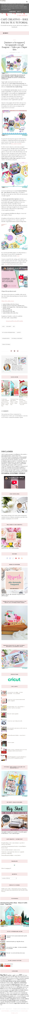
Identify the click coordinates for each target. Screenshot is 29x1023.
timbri (20, 1001)
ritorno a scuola (20, 998)
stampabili (12, 1001)
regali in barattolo (16, 997)
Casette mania (10, 742)
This (6, 264)
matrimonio (24, 993)
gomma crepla (8, 990)
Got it (19, 11)
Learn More (12, 11)
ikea (13, 991)
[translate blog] (14, 865)
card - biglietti (14, 982)
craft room (22, 985)
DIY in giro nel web (7, 976)
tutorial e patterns (17, 338)
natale (15, 994)
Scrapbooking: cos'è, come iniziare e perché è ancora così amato (15, 707)
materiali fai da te (17, 993)
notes (18, 994)
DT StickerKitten (10, 978)
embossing (19, 987)
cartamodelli (7, 984)
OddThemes (5, 1010)
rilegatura (13, 998)
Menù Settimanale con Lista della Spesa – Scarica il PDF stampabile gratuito (17, 757)
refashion (9, 997)
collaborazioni (15, 984)
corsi (11, 985)
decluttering (7, 987)
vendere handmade (9, 1003)
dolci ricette (13, 987)
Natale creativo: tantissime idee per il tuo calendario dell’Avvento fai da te (17, 750)
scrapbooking (6, 338)
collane (21, 984)
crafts (27, 985)
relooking (23, 997)
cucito (2, 987)
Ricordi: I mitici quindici (12, 713)
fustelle (19, 988)
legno (6, 992)
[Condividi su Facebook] (11, 351)
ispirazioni (22, 991)
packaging (3, 996)
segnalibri (2, 1001)
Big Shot (9, 326)
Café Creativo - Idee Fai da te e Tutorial (14, 21)
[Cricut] (14, 680)
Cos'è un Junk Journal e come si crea (10, 850)
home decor (24, 990)
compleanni (2, 985)
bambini (23, 981)
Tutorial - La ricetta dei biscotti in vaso (15, 953)
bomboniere (3, 982)
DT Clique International (8, 332)
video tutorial (6, 344)
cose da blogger (16, 985)
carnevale (2, 984)
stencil (16, 1001)
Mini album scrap (11, 981)
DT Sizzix (3, 978)
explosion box (25, 987)
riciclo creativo (5, 998)
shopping (7, 1001)
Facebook (15, 321)
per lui (21, 996)
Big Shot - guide (11, 975)
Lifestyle (9, 979)
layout (19, 332)
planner (25, 996)
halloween (17, 990)
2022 (14, 39)
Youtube (21, 321)
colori (24, 984)
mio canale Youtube (16, 143)
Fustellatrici (22, 978)
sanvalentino (3, 1000)
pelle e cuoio (16, 996)
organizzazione (24, 994)
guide (13, 990)
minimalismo (3, 994)
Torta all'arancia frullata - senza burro (16, 735)
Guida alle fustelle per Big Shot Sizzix (15, 941)
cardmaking (22, 982)
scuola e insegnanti (20, 1000)
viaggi (15, 1003)
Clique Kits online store (7, 301)
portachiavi (4, 997)
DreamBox (16, 978)
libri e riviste (10, 993)
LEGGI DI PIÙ (14, 518)
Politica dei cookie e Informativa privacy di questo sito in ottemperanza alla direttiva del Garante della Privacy (14, 890)
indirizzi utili (17, 991)
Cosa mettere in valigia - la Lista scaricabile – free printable (15, 693)
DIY (14, 326)
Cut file (17, 975)
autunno (19, 981)
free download (13, 988)
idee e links (9, 991)
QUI (18, 256)
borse (8, 982)
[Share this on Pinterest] (14, 351)
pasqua (11, 996)
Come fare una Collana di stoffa (14, 721)
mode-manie (9, 994)
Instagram (9, 321)
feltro (2, 988)
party (8, 996)
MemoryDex (14, 979)
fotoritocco (6, 988)
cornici (7, 985)
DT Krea (27, 976)
